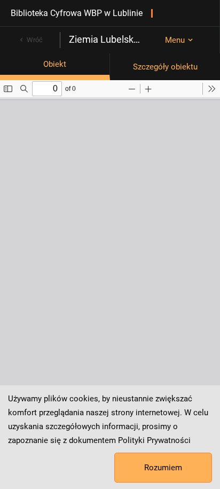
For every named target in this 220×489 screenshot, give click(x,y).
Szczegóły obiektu (165, 67)
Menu (175, 40)
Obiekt (54, 64)
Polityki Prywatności (154, 440)
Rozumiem (163, 467)
